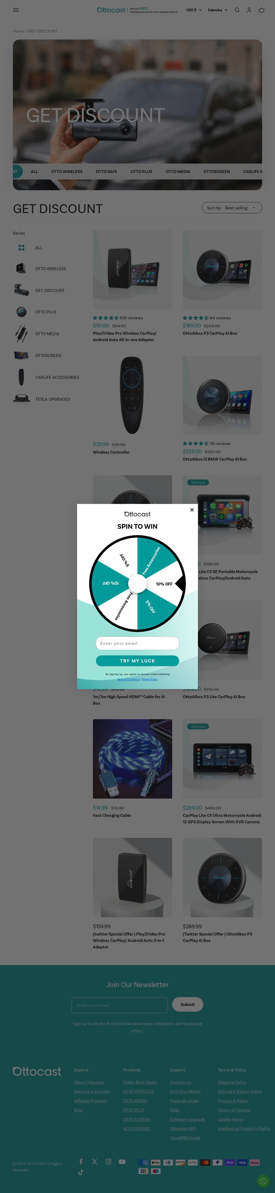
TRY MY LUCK (137, 661)
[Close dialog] (192, 510)
